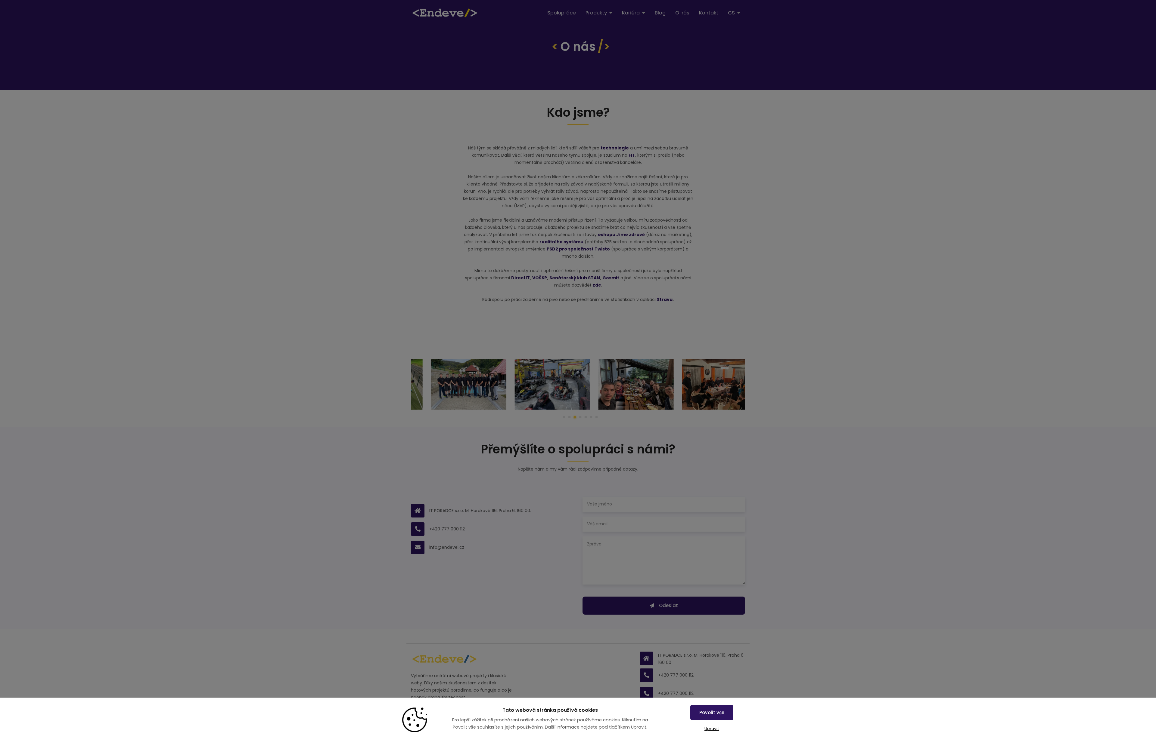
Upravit (711, 729)
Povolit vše (711, 712)
